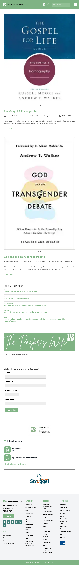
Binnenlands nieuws (9, 538)
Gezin (27, 510)
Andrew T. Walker (12, 116)
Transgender (41, 262)
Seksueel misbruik (28, 529)
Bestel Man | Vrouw (64, 522)
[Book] (12, 522)
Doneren (63, 529)
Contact (63, 537)
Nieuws (62, 513)
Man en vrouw (29, 522)
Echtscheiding (29, 504)
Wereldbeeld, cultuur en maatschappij (29, 543)
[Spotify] (4, 522)
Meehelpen (63, 526)
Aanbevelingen (65, 510)
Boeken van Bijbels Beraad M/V (47, 507)
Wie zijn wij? (64, 504)
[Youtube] (8, 522)
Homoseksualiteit (31, 513)
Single (27, 532)
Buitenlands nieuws (9, 541)
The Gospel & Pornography (20, 111)
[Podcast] (16, 522)
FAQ (61, 534)
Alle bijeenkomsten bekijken (15, 464)
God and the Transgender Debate (24, 256)
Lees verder (11, 128)
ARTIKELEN (29, 501)
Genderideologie (30, 507)
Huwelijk (28, 516)
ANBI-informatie (65, 532)
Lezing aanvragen (63, 517)
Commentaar (7, 535)
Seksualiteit (41, 116)
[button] (75, 4)
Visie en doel (64, 507)
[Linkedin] (4, 525)
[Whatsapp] (20, 522)
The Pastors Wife (8, 544)
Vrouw (27, 538)
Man (26, 519)
